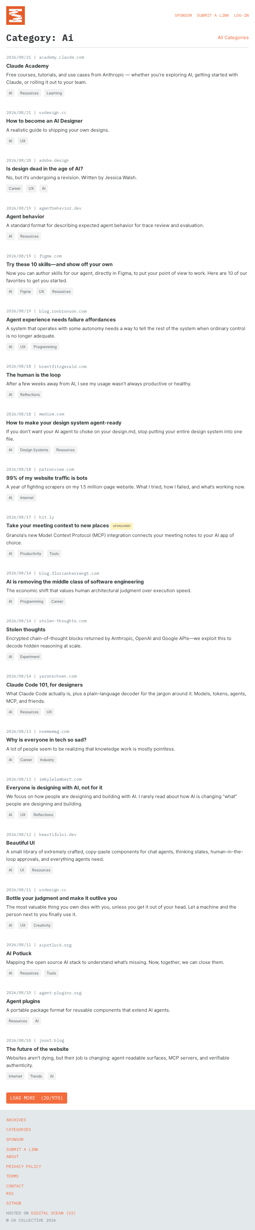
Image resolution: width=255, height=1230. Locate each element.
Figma (25, 291)
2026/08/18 (18, 366)
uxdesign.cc (53, 112)
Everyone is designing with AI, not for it (54, 787)
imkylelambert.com (60, 779)
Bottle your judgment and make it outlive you (61, 898)
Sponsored (121, 526)
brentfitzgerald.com (62, 366)
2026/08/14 (18, 573)
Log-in (241, 15)
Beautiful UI (20, 843)
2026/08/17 (18, 517)
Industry (47, 759)
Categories (18, 1129)
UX (23, 140)
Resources (29, 93)
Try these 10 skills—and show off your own (59, 264)
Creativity (42, 925)
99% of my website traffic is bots (46, 478)
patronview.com (56, 469)
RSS (10, 1193)
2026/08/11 (18, 889)
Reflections (30, 394)
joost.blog (51, 1040)
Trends (36, 1076)
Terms (12, 1176)
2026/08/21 (18, 57)
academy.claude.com (61, 57)
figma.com (50, 256)
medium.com (51, 414)
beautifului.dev (57, 834)
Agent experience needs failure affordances (61, 319)
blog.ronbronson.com (62, 311)
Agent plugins (23, 1001)
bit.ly (46, 517)
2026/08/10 (18, 992)
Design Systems (34, 449)
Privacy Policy (23, 1166)
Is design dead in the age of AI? (44, 169)
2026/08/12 (18, 834)
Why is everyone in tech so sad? (46, 740)
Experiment (29, 656)
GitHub (13, 1203)
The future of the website (37, 1049)
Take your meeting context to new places (57, 525)
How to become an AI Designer (44, 121)
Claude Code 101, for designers (44, 685)
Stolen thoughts (25, 629)
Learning (54, 93)
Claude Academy (27, 66)
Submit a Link (213, 15)
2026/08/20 (18, 160)
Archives (16, 1120)
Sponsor (183, 15)
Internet (27, 497)
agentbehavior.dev (60, 208)
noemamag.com (54, 731)
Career (15, 188)
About (12, 1156)
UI (22, 870)
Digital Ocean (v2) (53, 1213)
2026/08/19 (18, 208)
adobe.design (54, 160)
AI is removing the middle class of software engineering (75, 582)
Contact (15, 1186)
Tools (54, 553)
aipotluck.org (55, 945)
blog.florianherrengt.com (69, 573)
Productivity (30, 553)
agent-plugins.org (60, 993)
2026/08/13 (18, 731)
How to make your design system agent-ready (64, 423)
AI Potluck (19, 953)
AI (10, 93)
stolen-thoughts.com (62, 621)
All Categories (233, 37)
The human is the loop (33, 375)
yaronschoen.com (57, 676)
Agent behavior (25, 216)
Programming (45, 346)
